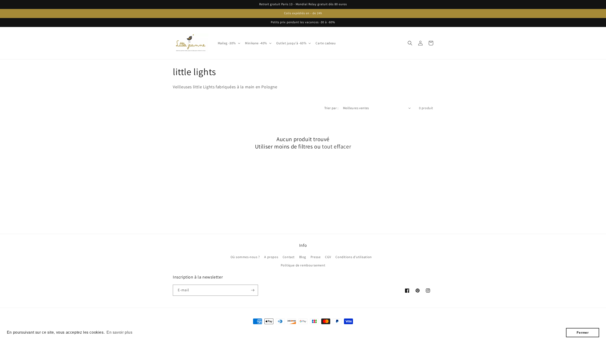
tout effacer (336, 146)
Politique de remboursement (303, 265)
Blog (302, 257)
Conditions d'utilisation (353, 257)
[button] (228, 43)
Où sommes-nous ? (245, 257)
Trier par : (331, 108)
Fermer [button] (583, 332)
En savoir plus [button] (119, 332)
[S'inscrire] (252, 290)
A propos (271, 257)
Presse (316, 257)
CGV (328, 257)
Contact (289, 257)
